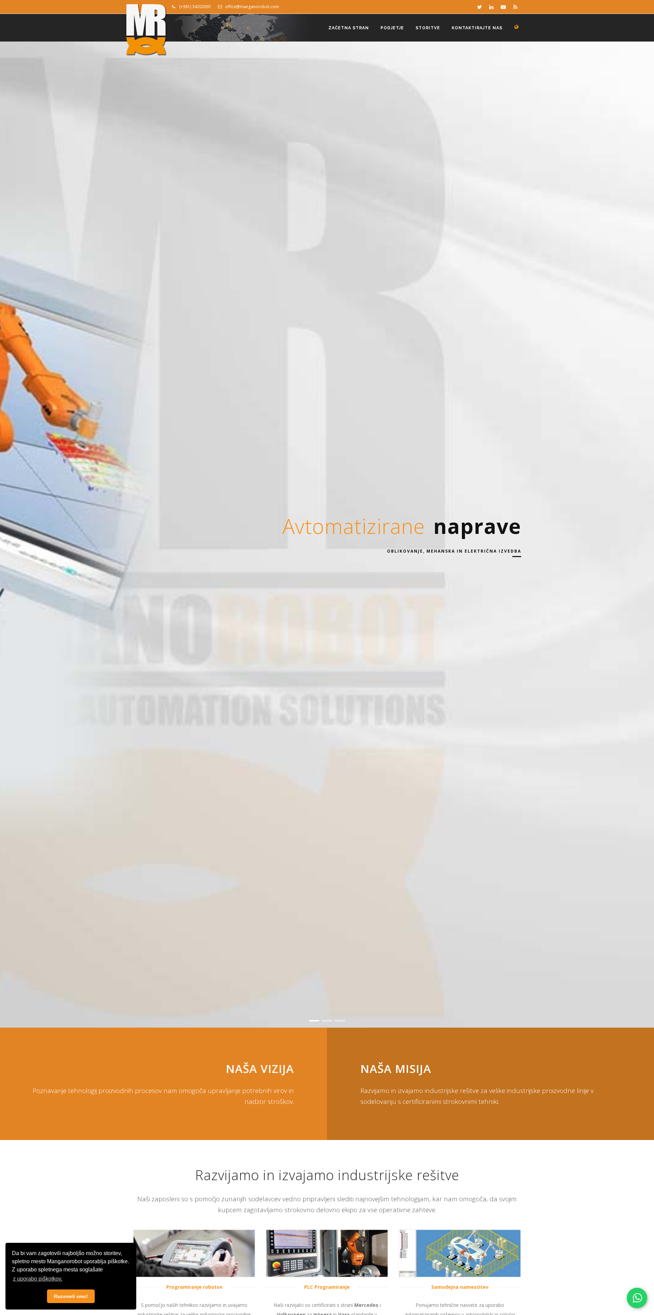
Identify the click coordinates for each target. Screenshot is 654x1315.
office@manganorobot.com (250, 7)
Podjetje (392, 28)
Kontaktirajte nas (477, 28)
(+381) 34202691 (193, 7)
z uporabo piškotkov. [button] (37, 1279)
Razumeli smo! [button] (71, 1296)
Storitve (428, 28)
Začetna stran (348, 28)
